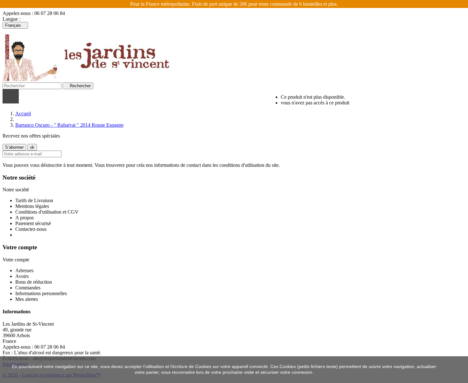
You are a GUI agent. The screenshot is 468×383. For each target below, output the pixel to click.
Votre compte (20, 247)
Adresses (24, 270)
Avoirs (22, 276)
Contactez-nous (30, 229)
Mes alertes (26, 299)
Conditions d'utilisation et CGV (47, 212)
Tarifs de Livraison (34, 200)
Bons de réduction (33, 282)
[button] (98, 96)
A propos (24, 217)
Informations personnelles (41, 293)
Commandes (27, 287)
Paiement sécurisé (33, 223)
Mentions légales (32, 206)
